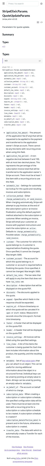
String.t (23, 81)
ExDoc (18, 458)
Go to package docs (12, 450)
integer (17, 102)
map (25, 73)
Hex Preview (28, 447)
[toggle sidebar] (3, 3)
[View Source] (40, 61)
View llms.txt (26, 450)
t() (3, 47)
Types (5, 42)
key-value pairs (29, 360)
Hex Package (17, 447)
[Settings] (41, 3)
